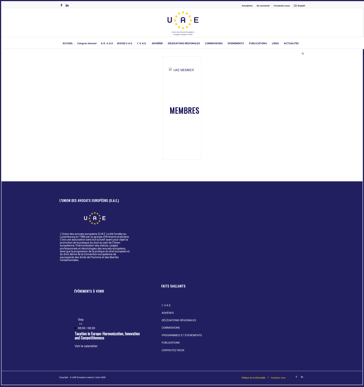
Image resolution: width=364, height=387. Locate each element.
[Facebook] (61, 5)
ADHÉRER (168, 313)
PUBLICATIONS (171, 342)
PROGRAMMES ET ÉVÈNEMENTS (182, 335)
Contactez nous (282, 5)
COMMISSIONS (171, 327)
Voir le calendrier (86, 346)
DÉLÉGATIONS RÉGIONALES (179, 320)
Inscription (247, 5)
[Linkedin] (67, 5)
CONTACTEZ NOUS (173, 350)
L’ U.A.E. (166, 305)
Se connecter (263, 5)
